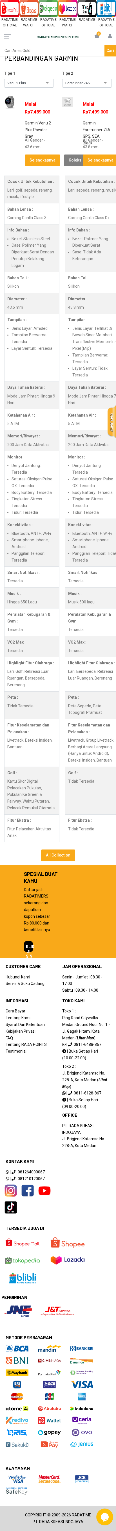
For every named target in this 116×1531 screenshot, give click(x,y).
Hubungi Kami (18, 977)
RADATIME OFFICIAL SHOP (9, 25)
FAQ (9, 1038)
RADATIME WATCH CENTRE (29, 25)
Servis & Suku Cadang (25, 983)
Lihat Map (85, 1038)
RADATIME (87, 20)
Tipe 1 (9, 73)
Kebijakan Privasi (20, 1031)
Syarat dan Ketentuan (25, 1024)
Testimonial (16, 1051)
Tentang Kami (18, 1018)
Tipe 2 (67, 73)
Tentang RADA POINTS (26, 1044)
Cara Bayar (15, 1011)
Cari (110, 50)
